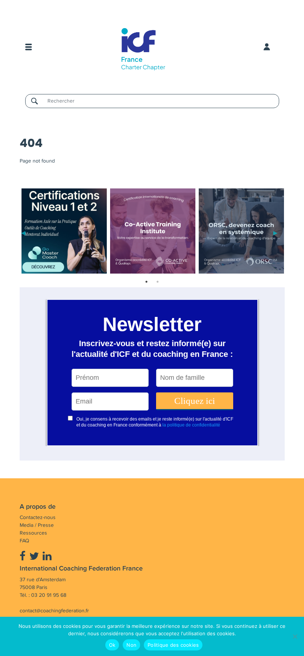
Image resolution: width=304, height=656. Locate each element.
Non (131, 645)
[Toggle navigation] (28, 47)
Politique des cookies (173, 645)
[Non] (294, 636)
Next (275, 232)
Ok (112, 645)
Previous (23, 232)
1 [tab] (146, 281)
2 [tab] (157, 281)
